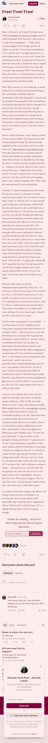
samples (34, 408)
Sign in (42, 3)
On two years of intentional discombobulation (14, 656)
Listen (42, 18)
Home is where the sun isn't (17, 632)
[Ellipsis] (45, 597)
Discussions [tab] (21, 625)
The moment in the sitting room (28, 149)
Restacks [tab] (19, 573)
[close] (41, 666)
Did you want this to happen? (13, 650)
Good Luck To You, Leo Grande (22, 35)
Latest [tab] (11, 625)
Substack (11, 737)
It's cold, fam (7, 635)
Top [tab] (5, 625)
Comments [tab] (8, 573)
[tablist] (13, 573)
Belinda (11, 597)
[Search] (43, 625)
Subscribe (33, 3)
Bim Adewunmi (13, 17)
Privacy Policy (32, 726)
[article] (24, 637)
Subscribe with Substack (26, 715)
